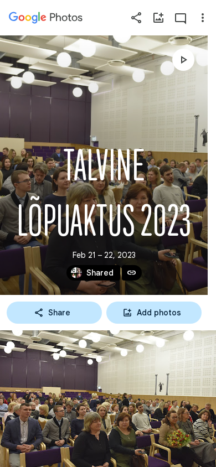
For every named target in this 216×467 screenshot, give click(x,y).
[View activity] (180, 18)
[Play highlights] (183, 59)
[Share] (136, 18)
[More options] (203, 18)
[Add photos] (158, 18)
